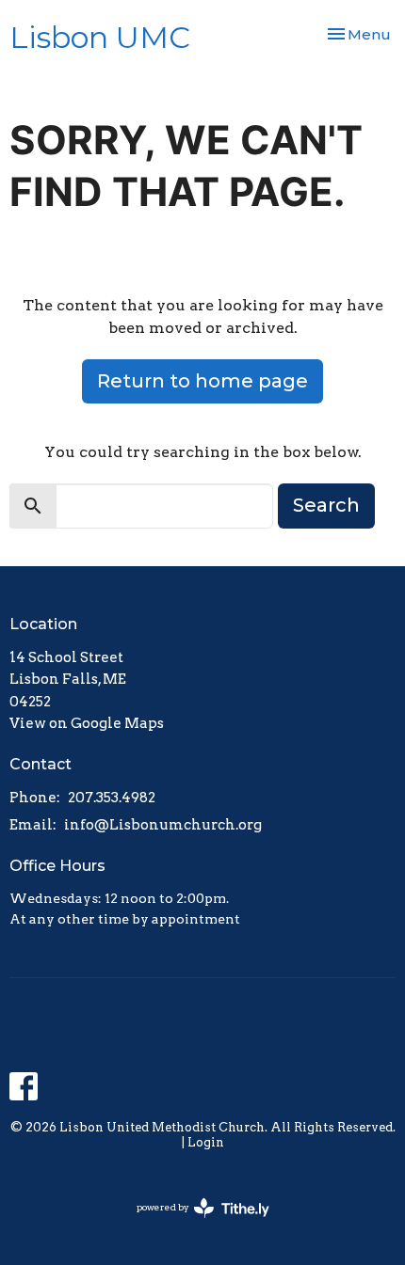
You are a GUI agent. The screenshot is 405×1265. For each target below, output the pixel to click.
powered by (193, 1223)
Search (326, 505)
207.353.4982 (111, 797)
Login (205, 1142)
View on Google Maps (86, 723)
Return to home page (202, 381)
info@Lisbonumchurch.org (163, 824)
